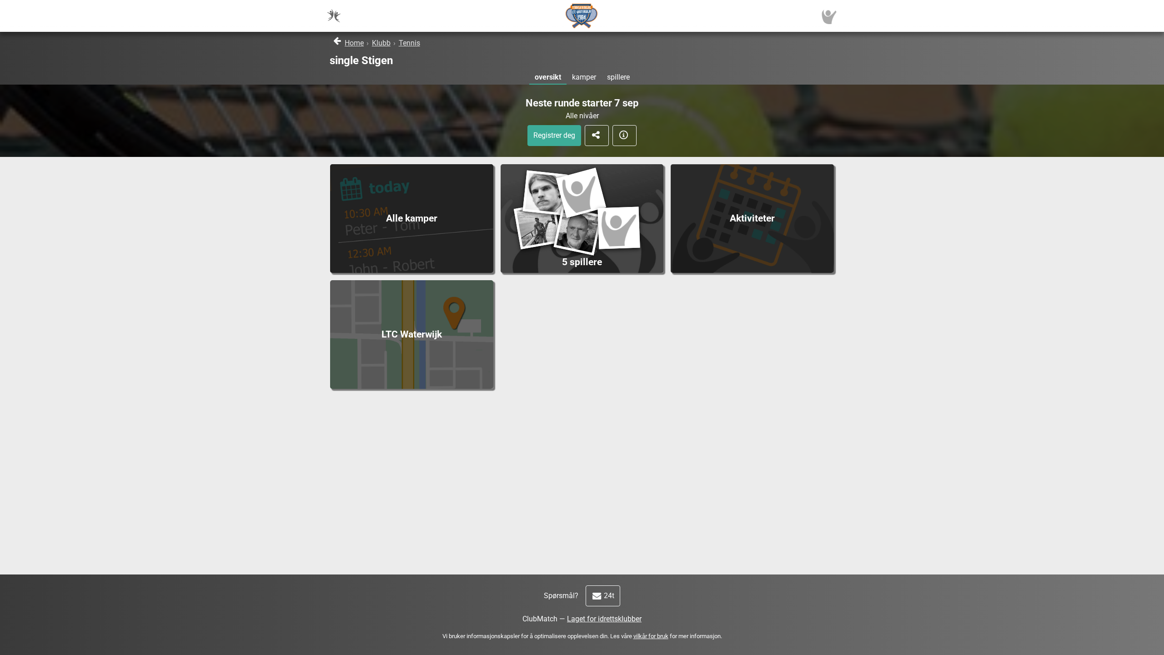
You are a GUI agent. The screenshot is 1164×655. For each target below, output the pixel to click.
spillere (618, 77)
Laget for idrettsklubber (604, 619)
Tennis (409, 43)
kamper (584, 77)
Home (354, 43)
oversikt (548, 77)
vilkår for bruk (650, 636)
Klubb (381, 43)
